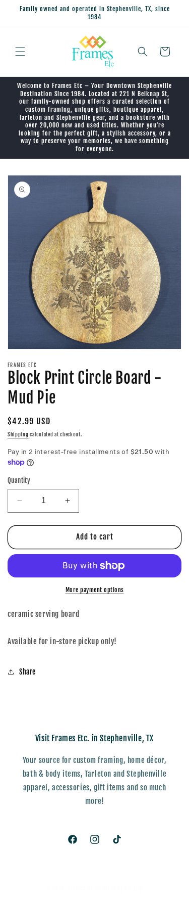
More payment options (95, 590)
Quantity (19, 480)
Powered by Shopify (119, 888)
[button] (20, 51)
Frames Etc (82, 888)
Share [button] (27, 671)
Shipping (18, 434)
